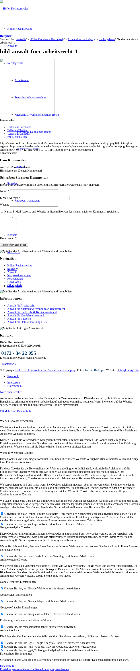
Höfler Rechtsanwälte (19, 265)
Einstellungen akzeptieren (15, 669)
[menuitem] (73, 382)
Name (4, 191)
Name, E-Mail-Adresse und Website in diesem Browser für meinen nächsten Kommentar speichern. (61, 211)
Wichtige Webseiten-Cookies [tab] (16, 452)
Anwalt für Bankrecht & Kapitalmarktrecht (32, 312)
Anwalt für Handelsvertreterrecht (26, 315)
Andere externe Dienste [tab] (13, 559)
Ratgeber (5, 35)
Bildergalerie (14, 285)
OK (2, 411)
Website (4, 204)
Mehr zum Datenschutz (17, 411)
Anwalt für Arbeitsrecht (20, 305)
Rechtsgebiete (15, 278)
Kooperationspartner (19, 275)
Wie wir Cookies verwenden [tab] (16, 420)
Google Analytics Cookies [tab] (15, 527)
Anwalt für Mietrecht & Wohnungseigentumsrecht (36, 308)
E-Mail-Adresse (10, 197)
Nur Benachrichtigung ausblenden (49, 669)
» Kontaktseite (8, 363)
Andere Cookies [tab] (9, 630)
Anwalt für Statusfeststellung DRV (27, 322)
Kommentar (8, 238)
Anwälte (12, 272)
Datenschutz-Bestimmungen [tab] (16, 653)
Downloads (14, 281)
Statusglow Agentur (128, 370)
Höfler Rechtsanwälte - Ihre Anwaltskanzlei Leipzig (45, 370)
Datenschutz (7, 666)
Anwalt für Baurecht (19, 318)
